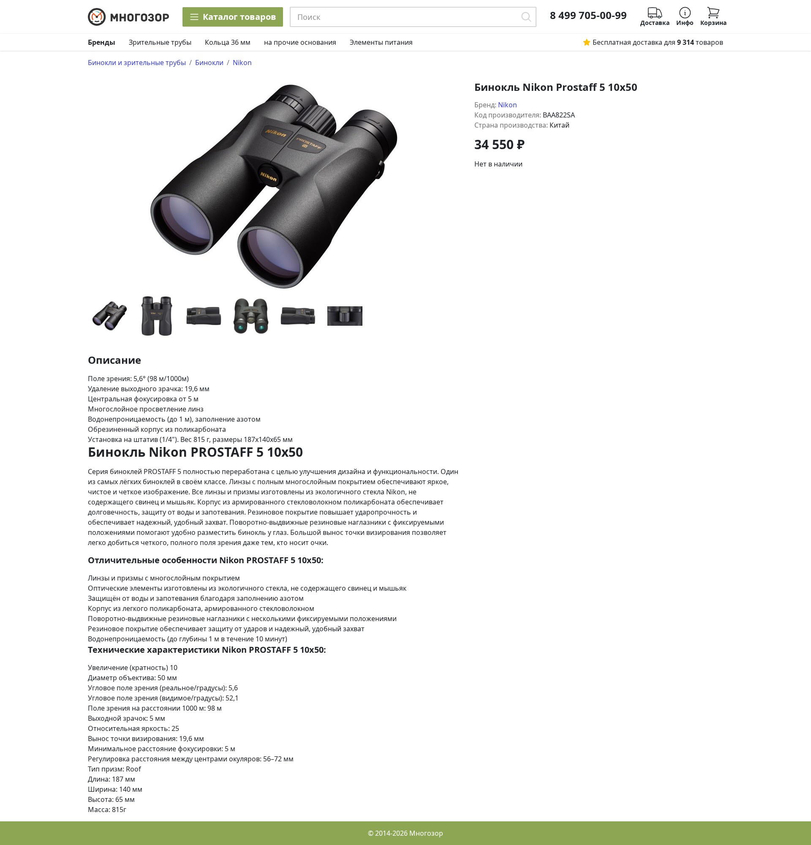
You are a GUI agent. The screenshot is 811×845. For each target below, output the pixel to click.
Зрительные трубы (160, 42)
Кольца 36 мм (227, 42)
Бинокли (209, 62)
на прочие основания (300, 42)
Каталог (239, 16)
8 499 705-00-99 (588, 15)
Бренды (101, 42)
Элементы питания (381, 42)
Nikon (242, 62)
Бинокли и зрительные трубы (137, 62)
